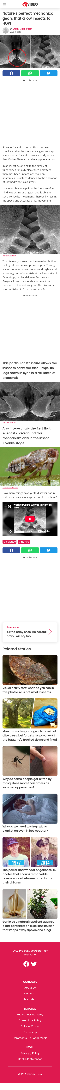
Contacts (30, 993)
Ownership (30, 1032)
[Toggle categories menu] (5, 4)
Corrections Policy (30, 1020)
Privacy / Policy (30, 1053)
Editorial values (30, 1026)
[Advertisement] (30, 112)
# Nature (23, 541)
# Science (9, 541)
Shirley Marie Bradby (22, 28)
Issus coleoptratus (10, 487)
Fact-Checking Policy (30, 1014)
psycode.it (30, 999)
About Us (30, 987)
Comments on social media (30, 1038)
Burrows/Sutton (9, 255)
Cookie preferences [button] (30, 1059)
